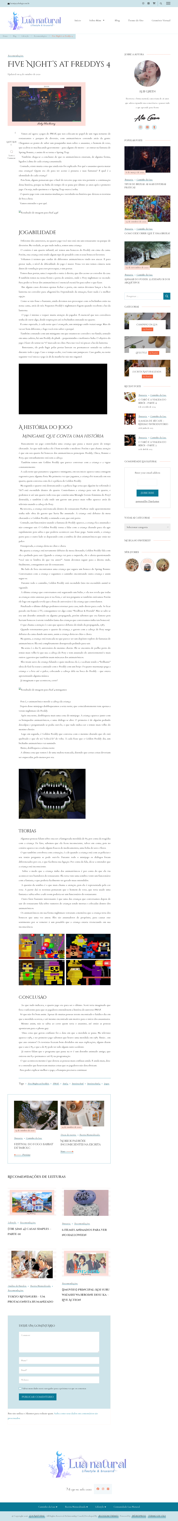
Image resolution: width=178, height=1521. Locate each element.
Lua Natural (36, 1516)
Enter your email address (147, 472)
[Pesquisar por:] (143, 296)
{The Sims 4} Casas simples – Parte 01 (29, 1231)
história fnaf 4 (93, 1083)
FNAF (56, 1083)
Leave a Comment (12, 156)
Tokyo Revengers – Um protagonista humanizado (30, 1299)
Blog (117, 20)
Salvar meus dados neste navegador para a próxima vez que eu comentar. (54, 1388)
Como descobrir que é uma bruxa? (147, 233)
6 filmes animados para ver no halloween (84, 1232)
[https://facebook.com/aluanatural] (98, 1489)
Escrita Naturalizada (40, 1285)
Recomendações (15, 55)
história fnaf (77, 1083)
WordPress (139, 1516)
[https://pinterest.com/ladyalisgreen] (108, 1489)
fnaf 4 (65, 1083)
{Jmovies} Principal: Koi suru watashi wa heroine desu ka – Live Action (86, 1295)
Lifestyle (12, 1222)
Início (78, 20)
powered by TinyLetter (147, 501)
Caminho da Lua (144, 179)
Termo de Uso (135, 20)
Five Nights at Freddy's (38, 1083)
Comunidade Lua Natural (127, 1506)
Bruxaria (66, 1223)
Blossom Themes (108, 1516)
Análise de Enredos (17, 1285)
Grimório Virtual (161, 20)
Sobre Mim (95, 20)
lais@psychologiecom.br (19, 3)
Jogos (106, 1083)
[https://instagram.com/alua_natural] (103, 1489)
